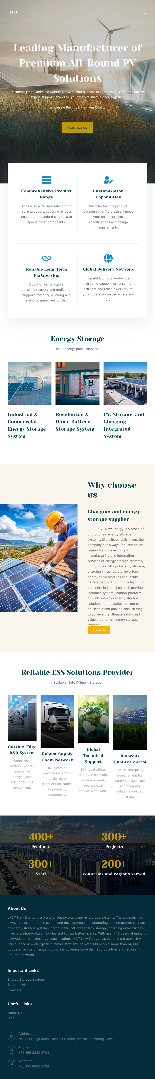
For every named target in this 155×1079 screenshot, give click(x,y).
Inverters (14, 990)
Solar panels (17, 985)
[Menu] (145, 12)
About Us (15, 1013)
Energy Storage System (26, 979)
